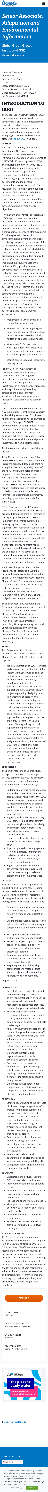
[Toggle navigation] (43, 3)
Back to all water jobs (14, 1421)
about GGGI (20, 138)
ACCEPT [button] (32, 1488)
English (9, 1462)
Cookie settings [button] (16, 1487)
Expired (24, 1298)
